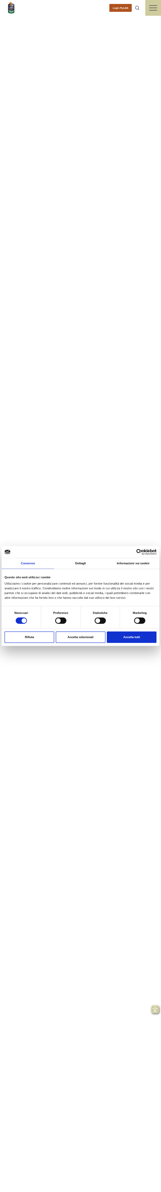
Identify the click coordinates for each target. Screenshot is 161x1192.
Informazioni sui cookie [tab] (133, 563)
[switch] (60, 620)
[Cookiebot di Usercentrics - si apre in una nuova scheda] (139, 552)
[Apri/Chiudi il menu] (153, 8)
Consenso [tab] (28, 563)
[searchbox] (80, 5)
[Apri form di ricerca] (137, 8)
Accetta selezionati (80, 637)
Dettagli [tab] (80, 563)
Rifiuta (29, 637)
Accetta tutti (131, 637)
